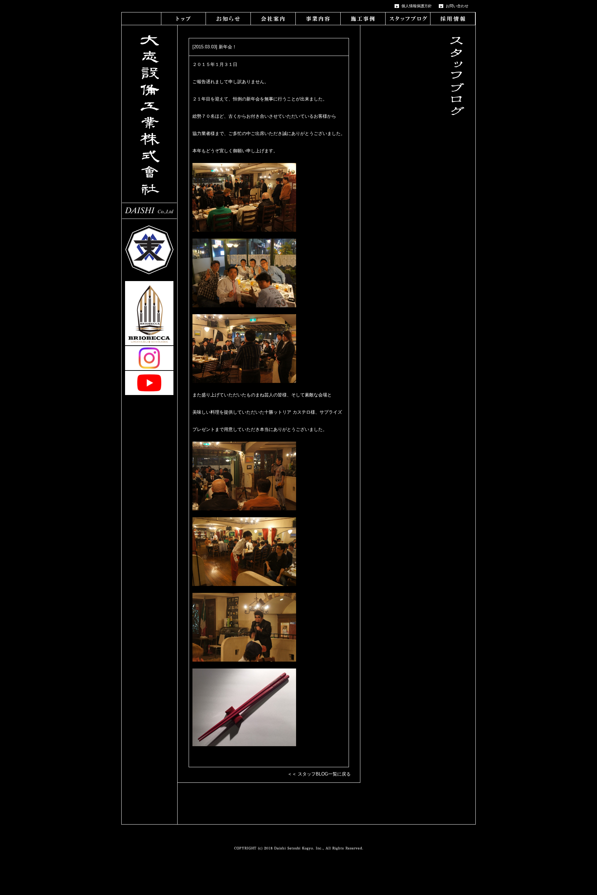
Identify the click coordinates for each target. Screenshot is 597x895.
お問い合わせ (457, 6)
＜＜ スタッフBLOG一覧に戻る (319, 774)
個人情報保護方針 (416, 6)
